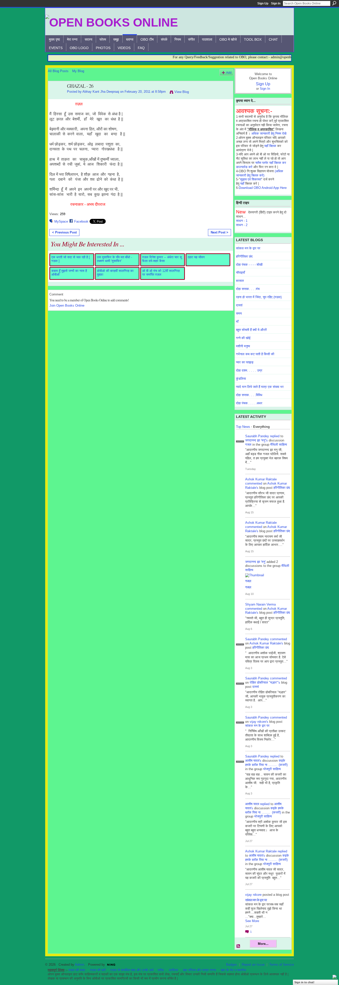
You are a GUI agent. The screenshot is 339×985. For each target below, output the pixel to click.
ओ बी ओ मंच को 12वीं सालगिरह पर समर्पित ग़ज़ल (161, 273)
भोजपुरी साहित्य (272, 769)
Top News (243, 427)
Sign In (275, 3)
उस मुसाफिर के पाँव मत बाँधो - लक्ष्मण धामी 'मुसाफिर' (114, 259)
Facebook (81, 221)
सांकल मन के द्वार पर (248, 248)
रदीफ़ (161, 970)
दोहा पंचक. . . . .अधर (249, 403)
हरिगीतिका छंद (244, 256)
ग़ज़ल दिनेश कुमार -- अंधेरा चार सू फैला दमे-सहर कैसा (162, 259)
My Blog (78, 71)
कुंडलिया (241, 378)
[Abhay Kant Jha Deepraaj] (56, 97)
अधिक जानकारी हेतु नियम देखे (268, 133)
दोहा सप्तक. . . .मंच (248, 289)
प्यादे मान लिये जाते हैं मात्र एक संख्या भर (260, 387)
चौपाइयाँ (240, 272)
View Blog (181, 92)
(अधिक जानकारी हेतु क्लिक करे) (259, 173)
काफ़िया (173, 970)
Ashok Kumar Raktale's (266, 643)
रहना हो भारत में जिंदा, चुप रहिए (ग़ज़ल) (259, 297)
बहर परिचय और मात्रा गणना (199, 970)
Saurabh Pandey (257, 436)
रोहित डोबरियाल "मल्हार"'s (265, 682)
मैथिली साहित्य (278, 444)
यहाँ (242, 183)
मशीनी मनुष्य (243, 346)
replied (274, 436)
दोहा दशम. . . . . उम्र (249, 370)
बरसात (240, 281)
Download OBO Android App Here (263, 188)
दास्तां (239, 305)
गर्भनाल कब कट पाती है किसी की (255, 354)
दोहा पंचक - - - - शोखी (249, 264)
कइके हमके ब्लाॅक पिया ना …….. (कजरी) (266, 763)
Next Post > (219, 232)
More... (263, 944)
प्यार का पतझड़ (244, 362)
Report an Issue (253, 964)
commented (253, 483)
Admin (79, 964)
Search (334, 3)
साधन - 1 (241, 221)
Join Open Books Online (66, 305)
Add (229, 72)
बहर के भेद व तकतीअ (233, 970)
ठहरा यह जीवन (196, 257)
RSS (238, 946)
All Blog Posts (58, 71)
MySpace (61, 221)
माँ (237, 321)
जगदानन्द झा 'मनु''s (256, 440)
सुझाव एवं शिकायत (250, 179)
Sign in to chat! (304, 982)
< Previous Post (64, 232)
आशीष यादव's (253, 760)
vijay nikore (253, 895)
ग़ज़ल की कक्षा (76, 970)
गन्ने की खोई (243, 338)
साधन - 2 (241, 225)
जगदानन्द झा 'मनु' (255, 562)
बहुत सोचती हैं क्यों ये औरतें (251, 330)
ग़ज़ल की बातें (97, 970)
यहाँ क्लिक (270, 146)
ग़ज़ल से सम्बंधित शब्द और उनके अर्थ (132, 970)
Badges (231, 964)
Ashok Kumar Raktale (261, 479)
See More (252, 921)
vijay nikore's (259, 722)
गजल (248, 444)
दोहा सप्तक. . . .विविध (249, 395)
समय (239, 313)
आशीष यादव (252, 804)
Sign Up (262, 3)
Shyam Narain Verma (260, 604)
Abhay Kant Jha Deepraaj (100, 91)
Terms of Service (281, 964)
